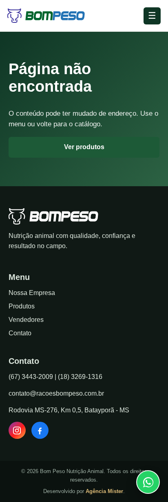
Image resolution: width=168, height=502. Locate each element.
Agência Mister (104, 491)
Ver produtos (84, 146)
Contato (20, 333)
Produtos (22, 306)
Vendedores (26, 319)
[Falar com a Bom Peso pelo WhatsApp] (148, 482)
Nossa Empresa (32, 292)
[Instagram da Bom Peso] (17, 430)
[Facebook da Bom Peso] (40, 430)
